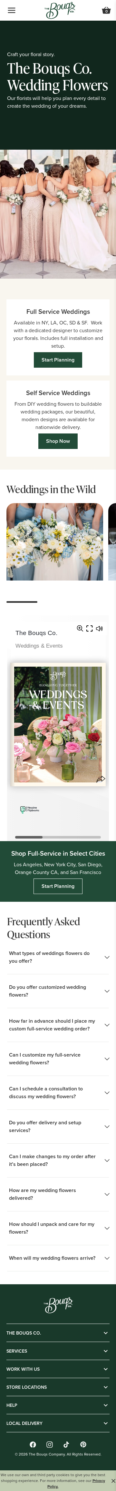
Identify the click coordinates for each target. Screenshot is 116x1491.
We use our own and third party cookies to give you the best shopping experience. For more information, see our (53, 1480)
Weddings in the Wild (51, 488)
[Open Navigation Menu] (11, 10)
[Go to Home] (60, 10)
